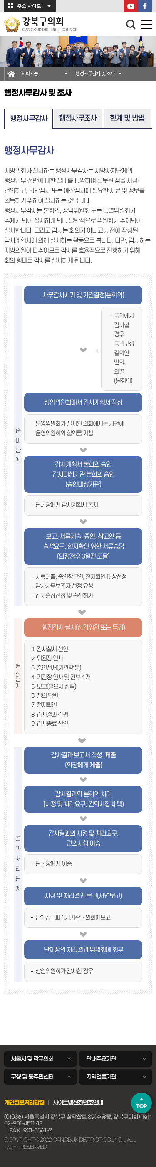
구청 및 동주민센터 (32, 1077)
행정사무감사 (28, 119)
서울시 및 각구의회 (32, 1059)
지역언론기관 (101, 1077)
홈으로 (11, 74)
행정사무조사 (78, 118)
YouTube (131, 6)
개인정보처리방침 (24, 1102)
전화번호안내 (88, 1102)
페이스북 (145, 6)
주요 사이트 (29, 6)
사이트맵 (63, 1102)
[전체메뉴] (146, 26)
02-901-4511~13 (23, 1123)
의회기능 (29, 74)
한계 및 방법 (127, 118)
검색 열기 (131, 24)
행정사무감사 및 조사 (94, 74)
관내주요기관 (101, 1059)
